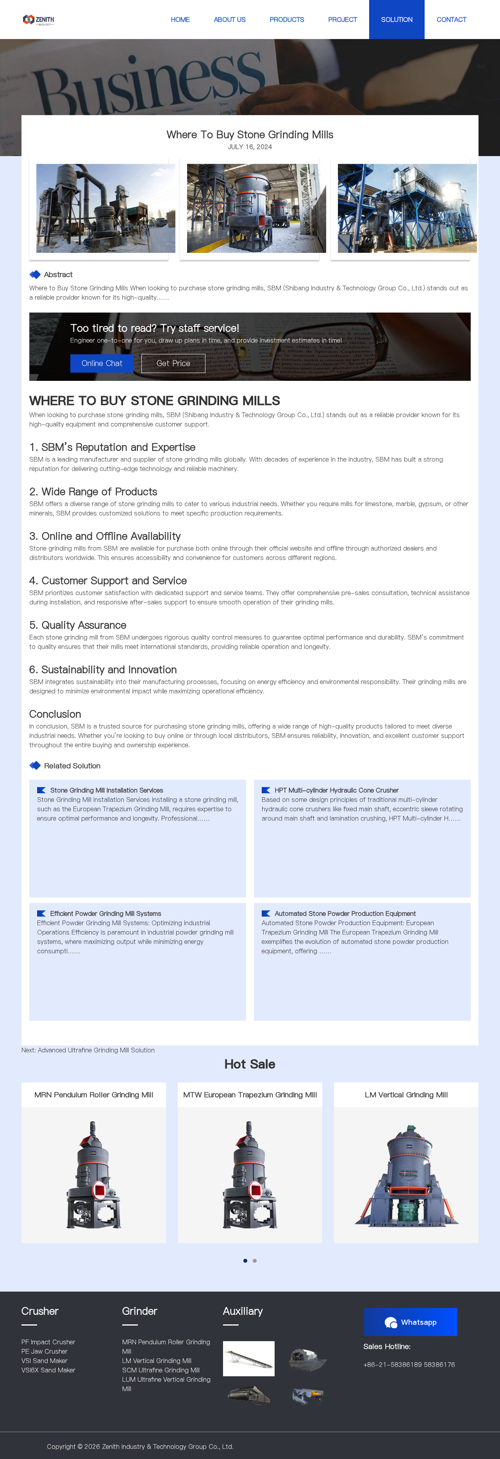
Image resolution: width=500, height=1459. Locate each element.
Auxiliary (242, 1311)
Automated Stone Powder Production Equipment (345, 913)
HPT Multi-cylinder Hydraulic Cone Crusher (337, 790)
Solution (396, 19)
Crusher (40, 1311)
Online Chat (102, 363)
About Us (230, 19)
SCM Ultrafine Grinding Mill (161, 1370)
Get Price (173, 363)
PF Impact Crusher (48, 1342)
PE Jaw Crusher (44, 1351)
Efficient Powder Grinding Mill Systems (105, 913)
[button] (245, 1261)
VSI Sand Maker (44, 1360)
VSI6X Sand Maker (48, 1370)
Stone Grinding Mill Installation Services (106, 790)
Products (287, 19)
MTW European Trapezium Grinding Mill (250, 1094)
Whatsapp (419, 1322)
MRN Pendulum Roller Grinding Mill (94, 1094)
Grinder (139, 1311)
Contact (451, 19)
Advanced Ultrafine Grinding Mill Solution (96, 1050)
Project (343, 19)
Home (180, 19)
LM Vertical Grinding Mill (406, 1094)
